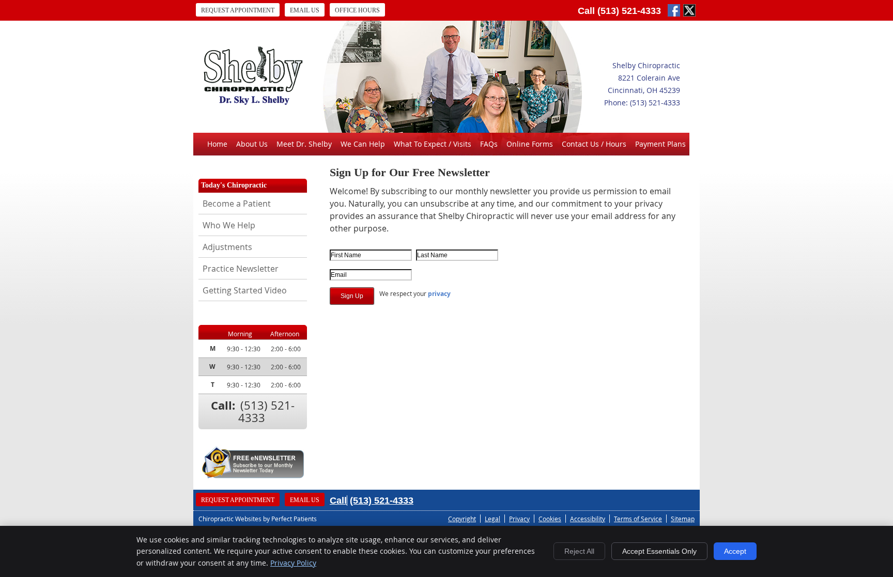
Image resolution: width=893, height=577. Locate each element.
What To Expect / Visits (432, 144)
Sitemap (683, 518)
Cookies (549, 518)
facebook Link (674, 10)
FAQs (489, 144)
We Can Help (363, 144)
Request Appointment (237, 10)
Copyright (462, 518)
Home (217, 144)
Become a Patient (237, 203)
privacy (439, 293)
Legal (492, 518)
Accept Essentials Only (659, 551)
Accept (735, 551)
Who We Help (229, 225)
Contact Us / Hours (594, 144)
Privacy (519, 518)
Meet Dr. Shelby (304, 144)
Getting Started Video (245, 290)
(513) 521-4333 (629, 11)
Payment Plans (660, 144)
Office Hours (357, 10)
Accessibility (587, 518)
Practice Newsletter (241, 268)
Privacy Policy (293, 563)
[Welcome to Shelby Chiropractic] (253, 101)
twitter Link (689, 10)
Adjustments (227, 247)
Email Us (304, 10)
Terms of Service (638, 518)
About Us (252, 144)
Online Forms (529, 144)
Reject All (579, 551)
